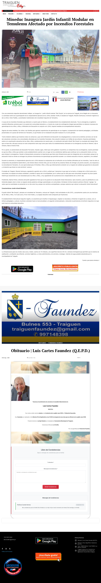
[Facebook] (62, 92)
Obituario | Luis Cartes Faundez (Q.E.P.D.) (87, 540)
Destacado (41, 86)
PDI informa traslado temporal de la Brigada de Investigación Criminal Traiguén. (33, 11)
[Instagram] (6, 548)
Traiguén (51, 86)
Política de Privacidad (7, 551)
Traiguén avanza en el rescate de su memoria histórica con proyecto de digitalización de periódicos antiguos (86, 550)
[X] (9, 548)
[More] (69, 92)
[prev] (95, 11)
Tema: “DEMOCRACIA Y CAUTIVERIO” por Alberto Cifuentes (87, 546)
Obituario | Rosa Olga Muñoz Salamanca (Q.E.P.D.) (87, 543)
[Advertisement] (62, 3)
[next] (97, 11)
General (61, 86)
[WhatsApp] (66, 92)
